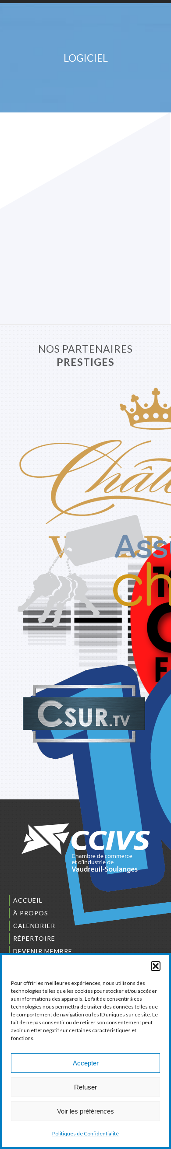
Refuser (85, 1087)
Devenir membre (42, 951)
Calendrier (34, 925)
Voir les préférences (85, 1111)
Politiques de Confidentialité (85, 1133)
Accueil (28, 900)
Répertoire (34, 938)
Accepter (86, 1063)
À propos (30, 913)
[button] (155, 966)
